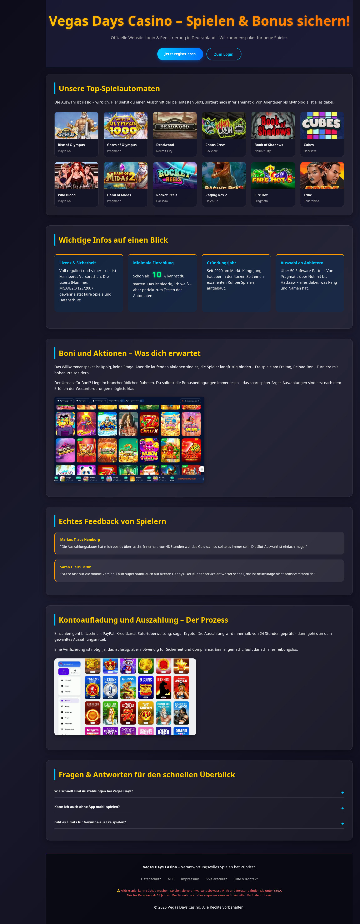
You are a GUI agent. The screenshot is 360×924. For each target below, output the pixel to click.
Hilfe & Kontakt (246, 879)
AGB (171, 879)
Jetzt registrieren (180, 53)
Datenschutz (151, 879)
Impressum (190, 879)
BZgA (277, 891)
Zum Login (224, 54)
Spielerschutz (216, 879)
